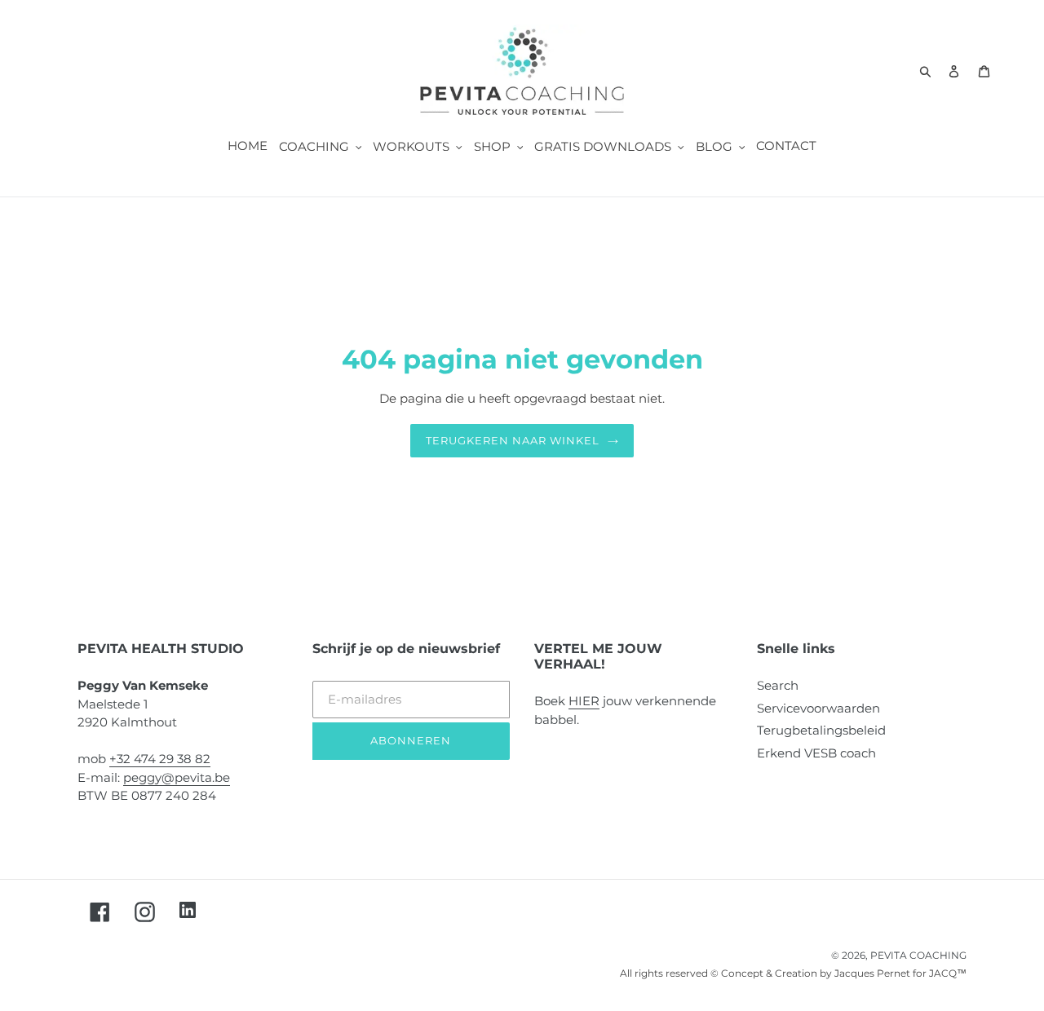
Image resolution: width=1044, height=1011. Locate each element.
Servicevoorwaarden (818, 708)
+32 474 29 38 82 (159, 758)
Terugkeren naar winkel (513, 440)
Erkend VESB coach (816, 753)
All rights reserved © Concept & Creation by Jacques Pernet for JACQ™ (793, 973)
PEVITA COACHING (918, 955)
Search (777, 685)
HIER (583, 701)
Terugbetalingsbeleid (821, 730)
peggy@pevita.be (176, 777)
